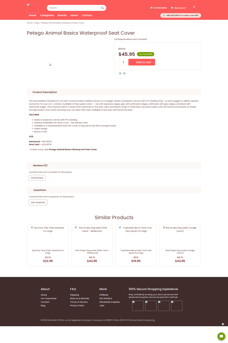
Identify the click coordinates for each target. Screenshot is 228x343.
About (74, 15)
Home (32, 15)
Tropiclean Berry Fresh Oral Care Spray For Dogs (136, 251)
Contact (87, 15)
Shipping (74, 294)
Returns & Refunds (79, 298)
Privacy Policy (77, 305)
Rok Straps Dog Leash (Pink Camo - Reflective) (91, 251)
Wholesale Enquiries (109, 302)
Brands (62, 15)
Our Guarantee (48, 298)
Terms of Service (79, 302)
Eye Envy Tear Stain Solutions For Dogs (48, 251)
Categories (47, 15)
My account (180, 8)
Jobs (101, 305)
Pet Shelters (105, 298)
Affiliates (103, 294)
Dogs (36, 23)
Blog (43, 305)
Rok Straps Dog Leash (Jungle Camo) (180, 251)
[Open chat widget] (221, 336)
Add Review (37, 177)
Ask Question (38, 202)
